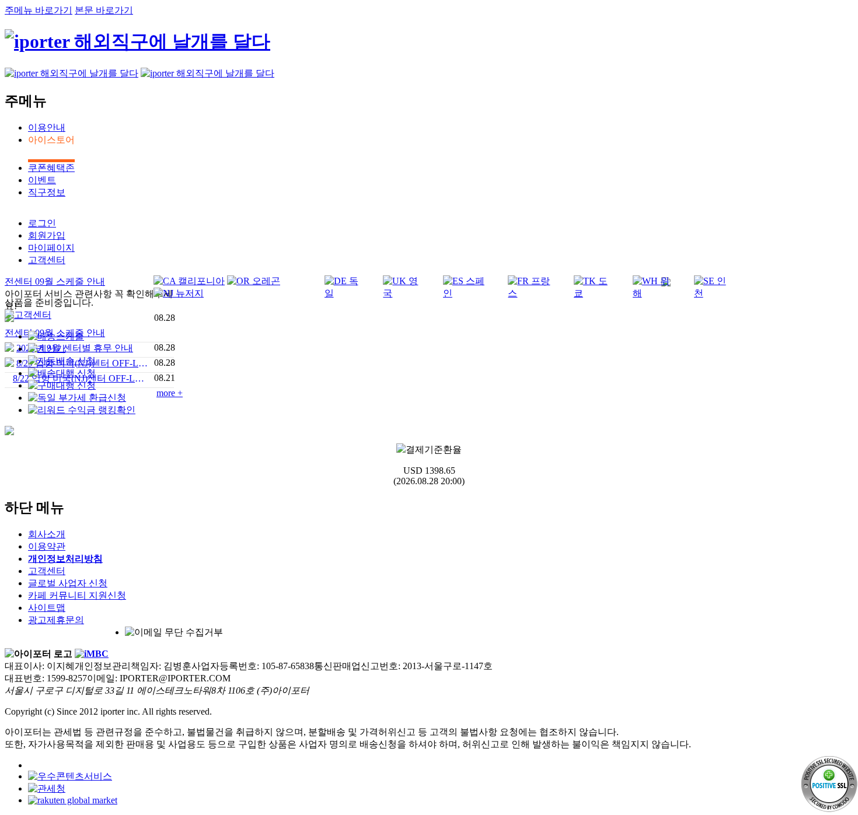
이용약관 (46, 546)
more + (169, 393)
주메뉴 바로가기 (38, 10)
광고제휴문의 (56, 620)
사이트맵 (46, 608)
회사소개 (46, 534)
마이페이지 (51, 248)
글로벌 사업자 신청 (67, 583)
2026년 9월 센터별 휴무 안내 (74, 348)
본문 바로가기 (104, 10)
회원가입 (46, 235)
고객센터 (46, 260)
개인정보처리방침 (65, 559)
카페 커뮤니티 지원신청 (77, 595)
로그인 (42, 223)
